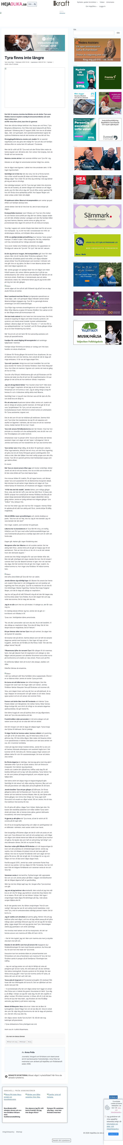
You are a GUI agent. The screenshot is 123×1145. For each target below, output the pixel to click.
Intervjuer (23, 1042)
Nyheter (49, 62)
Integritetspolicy (8, 1132)
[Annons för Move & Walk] (97, 257)
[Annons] (61, 13)
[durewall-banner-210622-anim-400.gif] (110, 129)
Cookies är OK (113, 1134)
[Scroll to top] (5, 1137)
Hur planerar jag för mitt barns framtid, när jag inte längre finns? (34, 1110)
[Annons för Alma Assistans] (35, 43)
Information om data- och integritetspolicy (112, 1126)
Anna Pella (11, 62)
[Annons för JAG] (110, 114)
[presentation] (13, 1099)
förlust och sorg (12, 1042)
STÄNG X (113, 1097)
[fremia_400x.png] (110, 78)
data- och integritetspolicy (116, 1110)
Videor (102, 2)
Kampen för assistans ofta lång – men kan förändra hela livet (55, 1110)
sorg (29, 1042)
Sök (74, 29)
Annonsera (110, 2)
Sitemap (19, 1132)
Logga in (102, 6)
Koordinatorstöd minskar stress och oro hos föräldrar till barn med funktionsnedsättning (12, 1112)
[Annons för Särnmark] (97, 228)
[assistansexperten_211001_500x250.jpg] (97, 315)
